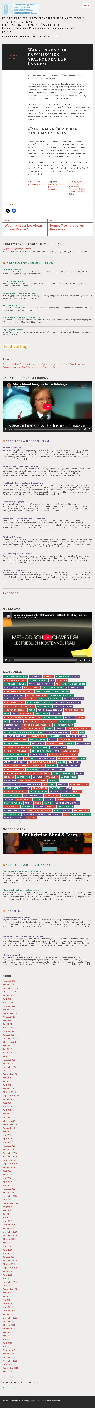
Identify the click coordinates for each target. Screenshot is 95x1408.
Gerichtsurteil (40, 747)
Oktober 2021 (9, 1071)
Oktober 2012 (9, 1364)
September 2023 (10, 1013)
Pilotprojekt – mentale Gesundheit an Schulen (23, 936)
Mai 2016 (7, 1246)
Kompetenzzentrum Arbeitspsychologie (24, 766)
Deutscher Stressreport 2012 (40, 721)
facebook (11, 593)
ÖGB (45, 784)
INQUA (82, 758)
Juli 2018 (7, 1171)
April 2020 (8, 1110)
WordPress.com (53, 1401)
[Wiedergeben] (6, 429)
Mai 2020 (7, 1106)
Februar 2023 (9, 1031)
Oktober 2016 (9, 1239)
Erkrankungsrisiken (33, 729)
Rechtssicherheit (33, 795)
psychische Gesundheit (15, 792)
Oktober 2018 (9, 1160)
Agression (62, 680)
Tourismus (27, 807)
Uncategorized (65, 807)
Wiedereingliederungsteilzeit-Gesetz (42, 814)
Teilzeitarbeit (11, 807)
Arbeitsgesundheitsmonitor (18, 691)
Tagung (47, 803)
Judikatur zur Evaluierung (42, 762)
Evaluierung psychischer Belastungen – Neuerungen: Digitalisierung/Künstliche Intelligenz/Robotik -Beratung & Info (43, 24)
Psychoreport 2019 (60, 792)
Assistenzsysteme (74, 710)
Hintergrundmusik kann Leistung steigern (22, 890)
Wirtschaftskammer (14, 818)
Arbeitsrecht (44, 706)
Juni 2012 (7, 1372)
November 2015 (10, 1260)
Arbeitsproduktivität (50, 699)
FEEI (82, 732)
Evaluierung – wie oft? (78, 729)
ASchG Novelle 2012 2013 (50, 710)
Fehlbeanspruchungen (15, 736)
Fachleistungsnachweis (57, 732)
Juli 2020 (7, 1103)
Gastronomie (83, 743)
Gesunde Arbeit (58, 747)
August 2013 (9, 1329)
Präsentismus (40, 788)
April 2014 (7, 1303)
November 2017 (10, 1196)
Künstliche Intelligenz (52, 769)
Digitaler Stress (67, 721)
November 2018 (10, 1157)
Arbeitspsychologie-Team (14, 364)
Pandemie (62, 784)
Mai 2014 (7, 1300)
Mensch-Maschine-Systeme (33, 781)
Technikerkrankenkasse (66, 803)
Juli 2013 (7, 1332)
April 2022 (8, 1056)
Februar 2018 (9, 1189)
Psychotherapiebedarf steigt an (17, 918)
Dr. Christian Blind (63, 725)
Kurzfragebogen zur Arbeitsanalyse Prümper (27, 773)
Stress (28, 803)
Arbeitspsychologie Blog (67, 703)
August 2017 (9, 1207)
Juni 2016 (7, 1243)
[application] (47, 406)
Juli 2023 (7, 1020)
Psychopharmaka (38, 792)
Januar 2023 (8, 1035)
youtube (32, 818)
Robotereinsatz (70, 795)
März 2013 (7, 1347)
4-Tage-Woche (62, 676)
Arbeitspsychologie (14, 703)
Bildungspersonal (53, 717)
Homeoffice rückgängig (13, 502)
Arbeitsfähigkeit (74, 688)
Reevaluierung (52, 795)
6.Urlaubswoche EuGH (15, 680)
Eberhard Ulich (12, 729)
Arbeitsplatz (29, 699)
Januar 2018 (8, 1192)
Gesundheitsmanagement (16, 751)
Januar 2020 (8, 1114)
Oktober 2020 (9, 1092)
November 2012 (10, 1361)
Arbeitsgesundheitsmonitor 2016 (52, 691)
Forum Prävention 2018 (70, 740)
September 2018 (10, 1164)
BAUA (14, 714)
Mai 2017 (7, 1218)
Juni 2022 (7, 1049)
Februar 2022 (9, 1060)
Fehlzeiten (55, 736)
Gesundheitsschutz (41, 751)
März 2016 (8, 1253)
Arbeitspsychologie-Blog (35, 364)
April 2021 (7, 1085)
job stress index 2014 (15, 762)
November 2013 (10, 1321)
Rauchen (77, 792)
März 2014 (8, 1307)
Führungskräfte (55, 743)
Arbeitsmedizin (11, 699)
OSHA (52, 784)
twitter (39, 807)
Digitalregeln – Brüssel (13, 330)
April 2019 (7, 1139)
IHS (20, 758)
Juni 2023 (7, 1024)
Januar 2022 (8, 1063)
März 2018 (8, 1185)
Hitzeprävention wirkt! (13, 955)
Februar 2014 (9, 1311)
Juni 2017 (7, 1214)
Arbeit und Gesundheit (74, 684)
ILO (32, 758)
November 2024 (10, 988)
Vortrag (67, 810)
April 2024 (8, 999)
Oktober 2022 (9, 1042)
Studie (38, 803)
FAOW (74, 732)
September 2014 (10, 1289)
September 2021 (10, 1074)
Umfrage (51, 807)
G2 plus (70, 743)
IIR (26, 758)
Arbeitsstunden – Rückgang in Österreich (21, 466)
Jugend (61, 762)
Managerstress (68, 777)
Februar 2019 (9, 1146)
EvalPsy (60, 729)
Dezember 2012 (10, 1357)
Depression (16, 721)
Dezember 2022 (10, 1038)
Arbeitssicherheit (63, 706)
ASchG (32, 710)
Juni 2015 (7, 1271)
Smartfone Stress (66, 799)
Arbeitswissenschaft (15, 710)
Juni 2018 (7, 1174)
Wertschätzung (12, 814)
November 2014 (10, 1282)
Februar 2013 (9, 1350)
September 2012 (10, 1368)
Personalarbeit (12, 788)
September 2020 (11, 1096)
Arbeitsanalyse (31, 688)
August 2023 (9, 1017)
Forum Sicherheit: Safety (16, 743)
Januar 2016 (8, 1257)
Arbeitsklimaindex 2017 (61, 695)
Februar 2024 (9, 1006)
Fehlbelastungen (38, 736)
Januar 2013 (8, 1354)
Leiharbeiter (23, 777)
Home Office (10, 758)
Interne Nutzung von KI (13, 281)
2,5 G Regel (35, 676)
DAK (6, 721)
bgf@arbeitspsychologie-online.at (17, 249)
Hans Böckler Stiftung (15, 755)
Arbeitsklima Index (36, 695)
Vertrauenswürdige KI (40, 810)
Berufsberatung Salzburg (32, 367)
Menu (86, 5)
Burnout (69, 717)
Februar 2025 (9, 981)
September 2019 (10, 1124)
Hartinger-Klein (38, 755)
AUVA (6, 714)
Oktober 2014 (9, 1286)
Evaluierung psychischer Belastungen (23, 732)
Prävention (55, 788)
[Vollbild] (89, 429)
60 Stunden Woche (38, 680)
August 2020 (9, 1099)
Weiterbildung (81, 810)
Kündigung (32, 769)
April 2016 (7, 1250)
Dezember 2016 (10, 1232)
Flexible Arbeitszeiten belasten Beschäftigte (23, 483)
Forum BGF (14, 911)
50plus (75, 676)
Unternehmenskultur (15, 810)
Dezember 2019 (10, 1117)
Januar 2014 (8, 1314)
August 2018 (9, 1167)
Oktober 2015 (9, 1264)
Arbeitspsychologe (73, 699)
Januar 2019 (8, 1149)
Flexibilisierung (38, 740)
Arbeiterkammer (12, 688)
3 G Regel (48, 676)
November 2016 (10, 1235)
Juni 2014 (7, 1296)
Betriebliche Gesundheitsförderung (22, 717)
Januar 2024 (8, 1010)
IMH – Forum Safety (45, 758)
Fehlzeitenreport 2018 (15, 740)
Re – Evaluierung (12, 795)
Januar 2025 (8, 985)
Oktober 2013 (9, 1325)
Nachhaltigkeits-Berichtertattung (22, 784)
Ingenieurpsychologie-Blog (29, 262)
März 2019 (8, 1142)
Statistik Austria (13, 803)
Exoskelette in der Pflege (14, 570)
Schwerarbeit (24, 799)
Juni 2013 (7, 1336)
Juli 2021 (7, 1078)
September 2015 (10, 1268)
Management (52, 777)
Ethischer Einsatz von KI (13, 305)
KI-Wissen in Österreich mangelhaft (19, 293)
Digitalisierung (12, 725)
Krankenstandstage (69, 766)
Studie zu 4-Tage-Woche (14, 537)
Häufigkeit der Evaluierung (63, 755)
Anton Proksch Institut (41, 684)
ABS (52, 680)
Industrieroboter (67, 758)
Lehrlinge (9, 777)
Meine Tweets (9, 1387)
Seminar (38, 799)
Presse (67, 788)
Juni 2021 (7, 1081)
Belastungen (41, 714)
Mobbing (53, 781)
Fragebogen (38, 743)
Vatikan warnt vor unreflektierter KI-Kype (21, 317)
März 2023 (8, 1028)
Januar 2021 (8, 1089)
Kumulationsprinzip (14, 769)
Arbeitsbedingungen (52, 688)
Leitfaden (37, 777)
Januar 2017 (8, 1228)
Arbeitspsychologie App (39, 703)
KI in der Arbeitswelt (12, 269)
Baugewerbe (26, 714)
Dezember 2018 (10, 1153)
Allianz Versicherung (15, 684)
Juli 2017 (7, 1210)
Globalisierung (70, 751)
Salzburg (8, 799)
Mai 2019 (7, 1135)
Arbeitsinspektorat (14, 695)
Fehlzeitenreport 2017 (74, 736)
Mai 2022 (7, 1053)
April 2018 (7, 1182)
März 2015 (8, 1278)
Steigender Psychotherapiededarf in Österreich (24, 518)
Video (57, 810)
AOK (58, 684)
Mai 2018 (7, 1178)
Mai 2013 (7, 1339)
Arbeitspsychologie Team (27, 441)
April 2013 (7, 1343)
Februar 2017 (9, 1225)
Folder (52, 740)
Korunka (51, 766)
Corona (80, 717)
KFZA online (74, 762)
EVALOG (49, 729)
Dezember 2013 (10, 1318)
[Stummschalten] (85, 429)
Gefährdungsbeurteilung (16, 747)
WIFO (66, 814)
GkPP (57, 751)
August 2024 (9, 995)
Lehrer (79, 773)
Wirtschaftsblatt (80, 814)
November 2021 (10, 1067)
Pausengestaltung (79, 784)
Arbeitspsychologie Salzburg (57, 364)
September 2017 (10, 1203)
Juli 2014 (7, 1293)
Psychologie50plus (51, 367)
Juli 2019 (7, 1132)
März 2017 (7, 1221)
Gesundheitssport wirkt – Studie (17, 554)
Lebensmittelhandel (63, 773)
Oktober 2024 (9, 992)
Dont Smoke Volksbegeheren (37, 725)
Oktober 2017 (9, 1200)
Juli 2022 (7, 1045)
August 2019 (9, 1128)
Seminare (49, 799)
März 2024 (8, 1003)
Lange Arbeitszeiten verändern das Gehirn (22, 871)
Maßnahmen (10, 781)
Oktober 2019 (9, 1121)
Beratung (55, 714)
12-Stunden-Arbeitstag (15, 676)
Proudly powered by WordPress (15, 1401)
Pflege (26, 788)
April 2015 (7, 1275)
